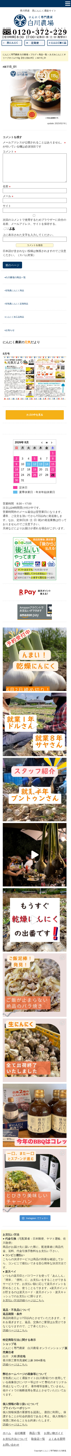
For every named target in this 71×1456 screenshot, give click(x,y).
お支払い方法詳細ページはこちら (23, 1300)
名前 (7, 186)
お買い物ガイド (53, 1433)
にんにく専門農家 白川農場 (15, 54)
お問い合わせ (11, 1445)
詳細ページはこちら (15, 1330)
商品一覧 (43, 54)
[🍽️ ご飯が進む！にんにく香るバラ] (35, 985)
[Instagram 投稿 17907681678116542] (35, 1115)
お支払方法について (15, 1439)
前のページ (12, 265)
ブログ (33, 54)
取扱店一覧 (38, 1439)
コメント (9, 151)
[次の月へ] (53, 442)
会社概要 (20, 1433)
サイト (7, 206)
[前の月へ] (41, 442)
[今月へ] (47, 442)
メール (8, 196)
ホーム (7, 1433)
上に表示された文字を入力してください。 (29, 235)
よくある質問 (57, 1439)
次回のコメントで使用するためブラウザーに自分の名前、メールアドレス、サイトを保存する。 (34, 222)
